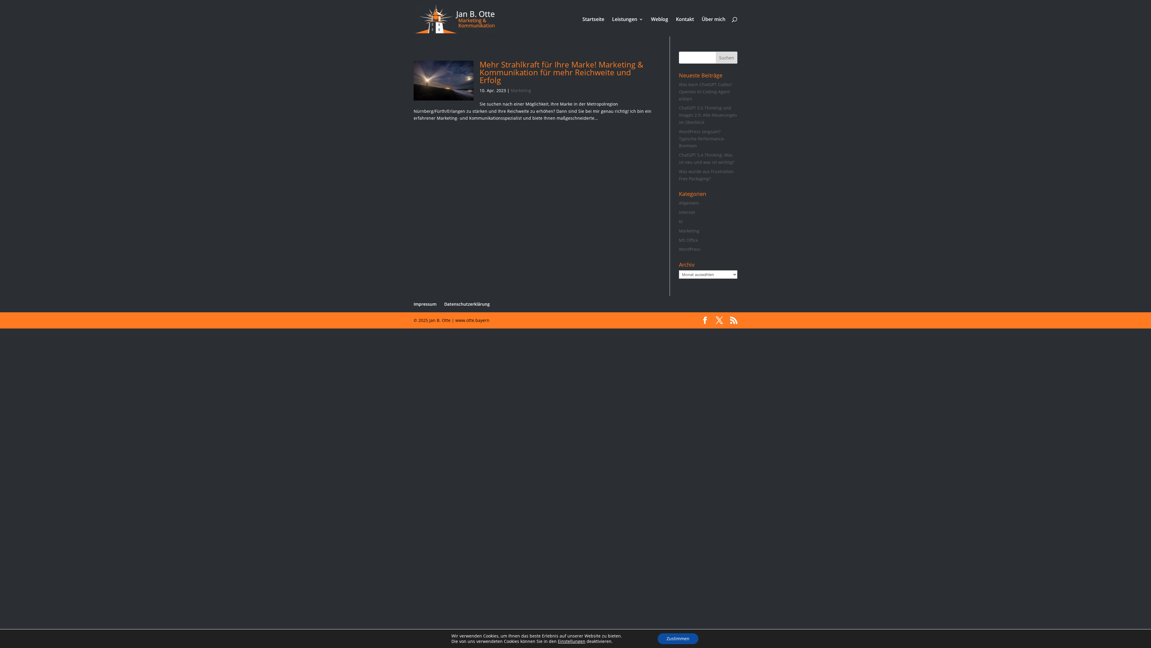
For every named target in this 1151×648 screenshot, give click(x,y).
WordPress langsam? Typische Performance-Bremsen (702, 139)
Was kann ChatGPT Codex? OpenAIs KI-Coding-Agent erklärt (705, 92)
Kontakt (685, 19)
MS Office (688, 240)
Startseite (593, 19)
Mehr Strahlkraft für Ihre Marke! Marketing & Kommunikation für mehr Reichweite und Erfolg (561, 72)
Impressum (425, 304)
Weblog (659, 19)
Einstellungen (571, 641)
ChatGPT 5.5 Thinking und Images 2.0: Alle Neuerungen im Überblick (708, 115)
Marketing (521, 90)
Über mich (713, 19)
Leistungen (624, 19)
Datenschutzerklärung (467, 304)
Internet (687, 212)
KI (681, 221)
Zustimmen (678, 638)
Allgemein (689, 203)
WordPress (689, 249)
